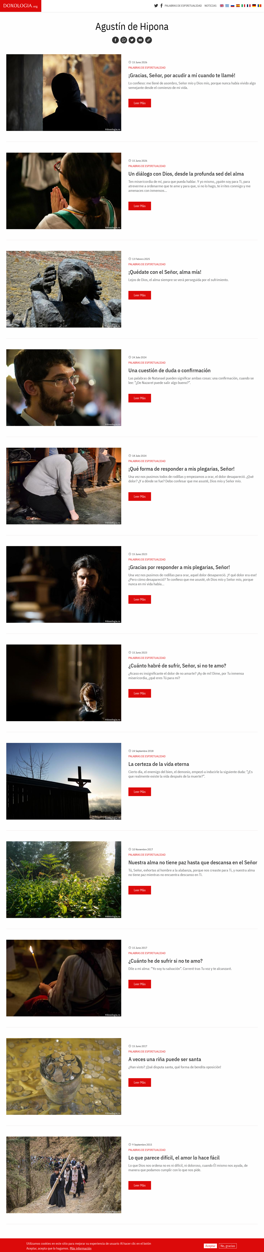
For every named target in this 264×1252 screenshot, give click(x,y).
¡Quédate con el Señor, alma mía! (164, 272)
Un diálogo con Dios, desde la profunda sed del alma (186, 174)
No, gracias (228, 1246)
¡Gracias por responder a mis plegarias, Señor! (179, 567)
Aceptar (210, 1246)
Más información (80, 1248)
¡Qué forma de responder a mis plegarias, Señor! (181, 469)
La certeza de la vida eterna (158, 764)
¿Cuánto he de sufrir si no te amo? (165, 961)
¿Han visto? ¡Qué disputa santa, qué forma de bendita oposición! (174, 1067)
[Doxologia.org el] (226, 5)
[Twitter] (156, 5)
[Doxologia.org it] (243, 5)
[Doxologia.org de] (253, 5)
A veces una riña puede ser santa (164, 1059)
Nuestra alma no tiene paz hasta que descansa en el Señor (192, 862)
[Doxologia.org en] (221, 5)
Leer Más (140, 103)
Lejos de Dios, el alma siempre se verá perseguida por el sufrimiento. (178, 279)
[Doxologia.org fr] (248, 5)
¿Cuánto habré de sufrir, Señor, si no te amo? (177, 665)
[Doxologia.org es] (237, 5)
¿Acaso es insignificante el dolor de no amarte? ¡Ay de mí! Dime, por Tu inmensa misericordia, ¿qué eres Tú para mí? (186, 675)
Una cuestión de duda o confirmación (169, 370)
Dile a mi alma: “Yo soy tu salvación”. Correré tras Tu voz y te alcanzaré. (180, 968)
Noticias (210, 5)
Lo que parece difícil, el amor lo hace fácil (174, 1157)
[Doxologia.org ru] (232, 5)
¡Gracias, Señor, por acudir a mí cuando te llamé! (181, 75)
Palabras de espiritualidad (183, 5)
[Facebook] (161, 5)
